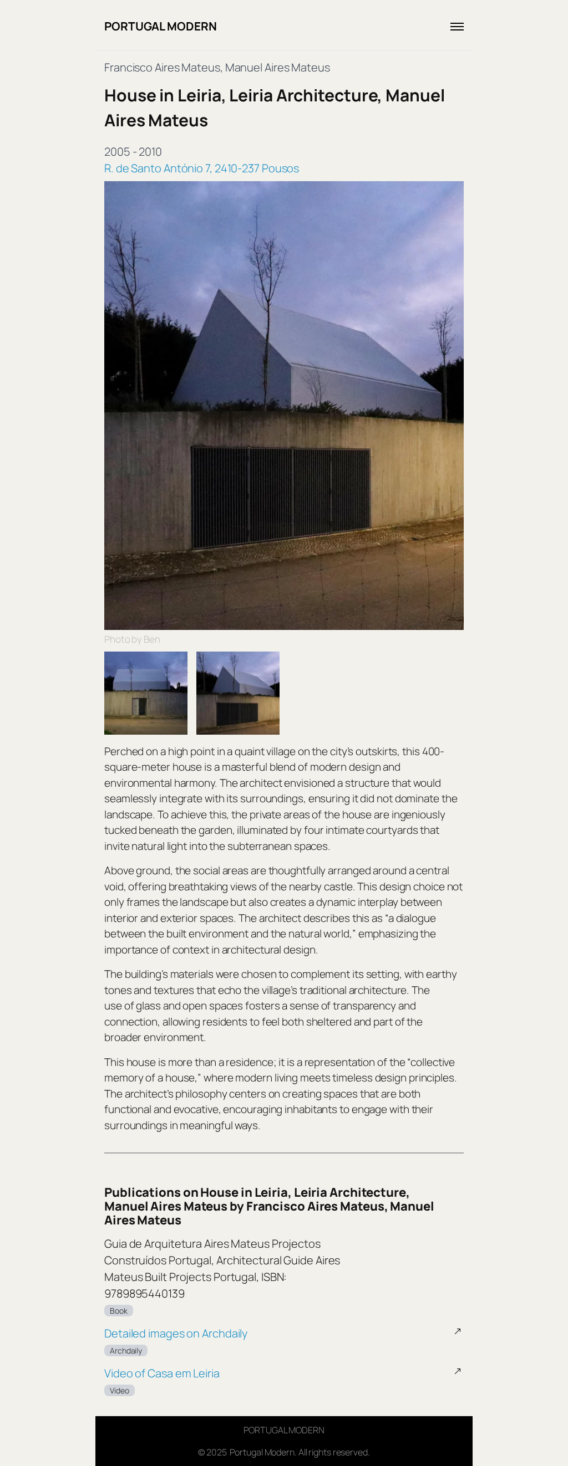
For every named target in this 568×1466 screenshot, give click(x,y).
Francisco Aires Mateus (162, 67)
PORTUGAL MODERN (160, 26)
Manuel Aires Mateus (277, 67)
